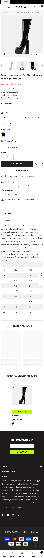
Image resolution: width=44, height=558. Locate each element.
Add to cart (16, 163)
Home (3, 12)
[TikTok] (7, 514)
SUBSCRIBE (22, 452)
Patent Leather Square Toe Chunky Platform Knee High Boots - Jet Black (22, 415)
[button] (36, 55)
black (13, 423)
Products (11, 12)
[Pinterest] (2, 514)
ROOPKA (6, 2)
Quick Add (22, 411)
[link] (11, 360)
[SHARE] (41, 164)
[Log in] (35, 7)
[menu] (2, 7)
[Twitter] (17, 514)
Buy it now (22, 170)
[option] (22, 36)
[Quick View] (14, 388)
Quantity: (5, 152)
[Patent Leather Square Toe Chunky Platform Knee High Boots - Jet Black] (22, 395)
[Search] (9, 7)
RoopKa (12, 88)
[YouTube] (12, 514)
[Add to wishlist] (36, 164)
